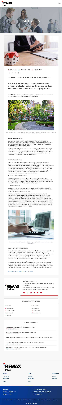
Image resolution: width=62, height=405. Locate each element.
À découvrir (10, 308)
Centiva (34, 403)
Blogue (54, 376)
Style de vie (36, 313)
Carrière (30, 376)
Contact (54, 378)
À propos (30, 373)
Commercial (6, 378)
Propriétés (6, 376)
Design (9, 315)
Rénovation (36, 310)
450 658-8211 (8, 394)
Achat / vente (11, 310)
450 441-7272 (38, 394)
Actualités (10, 313)
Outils (29, 381)
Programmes (55, 373)
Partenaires (31, 378)
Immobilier (13, 69)
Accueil (5, 373)
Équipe (5, 381)
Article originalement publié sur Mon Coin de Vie (20, 271)
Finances (35, 305)
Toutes (9, 305)
